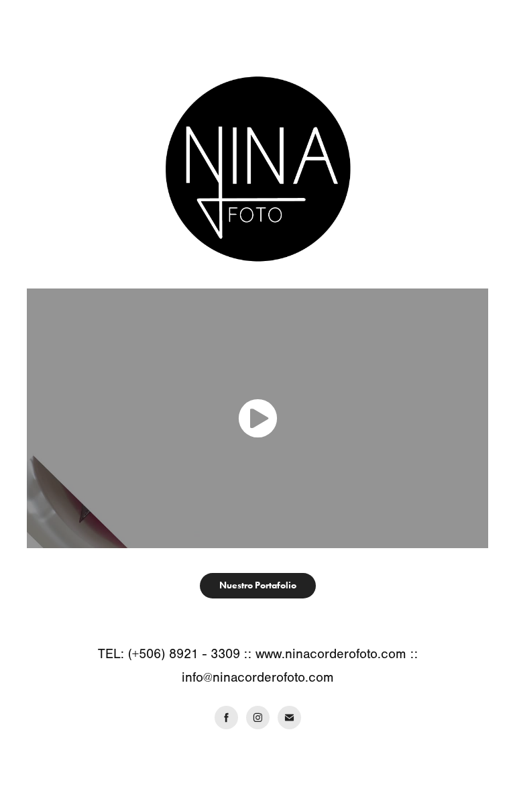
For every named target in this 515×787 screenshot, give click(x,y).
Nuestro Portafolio (257, 585)
